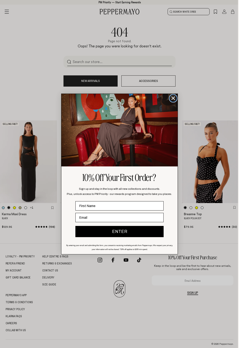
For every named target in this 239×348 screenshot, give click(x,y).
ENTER (118, 231)
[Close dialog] (172, 98)
